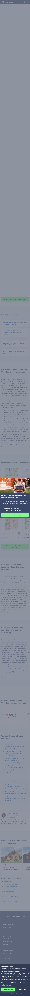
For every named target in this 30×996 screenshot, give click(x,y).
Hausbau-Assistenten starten (15, 515)
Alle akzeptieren (8, 989)
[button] (28, 479)
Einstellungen (22, 989)
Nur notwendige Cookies (15, 993)
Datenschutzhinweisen (6, 985)
